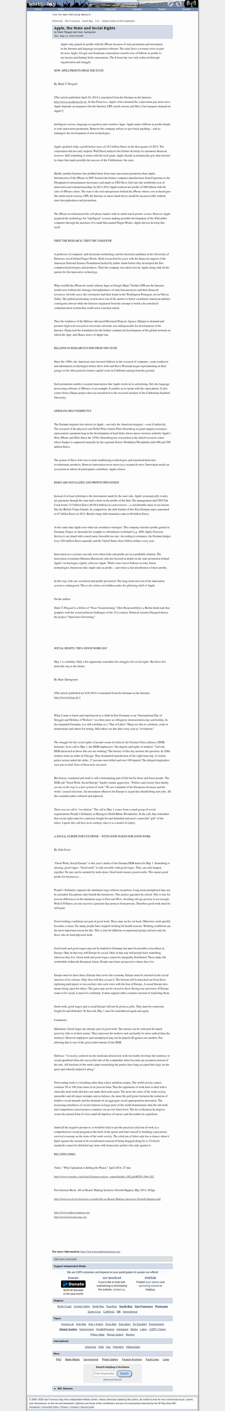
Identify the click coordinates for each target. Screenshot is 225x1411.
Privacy (64, 1407)
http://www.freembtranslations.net (100, 1251)
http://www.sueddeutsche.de (70, 102)
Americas (90, 1347)
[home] (57, 4)
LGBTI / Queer (157, 1329)
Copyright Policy (50, 1407)
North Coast (64, 1306)
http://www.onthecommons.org (72, 1212)
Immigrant (122, 1329)
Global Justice (68, 1329)
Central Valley (82, 1306)
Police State (97, 1334)
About (61, 9)
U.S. (97, 21)
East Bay (111, 1306)
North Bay (98, 1306)
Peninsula (57, 21)
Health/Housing (105, 1329)
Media (134, 1329)
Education (125, 1324)
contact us (119, 1289)
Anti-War (81, 1324)
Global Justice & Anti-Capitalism (118, 21)
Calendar (137, 9)
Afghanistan (133, 1347)
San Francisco (72, 21)
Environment (156, 1324)
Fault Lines (152, 1359)
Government (86, 1329)
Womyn (130, 1334)
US (119, 1311)
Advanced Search (112, 1379)
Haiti (101, 1347)
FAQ (58, 1359)
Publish (162, 9)
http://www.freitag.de (66, 697)
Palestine (118, 1347)
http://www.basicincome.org (70, 1217)
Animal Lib (67, 1324)
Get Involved (91, 1359)
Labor (143, 1329)
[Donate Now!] (73, 1284)
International (130, 1311)
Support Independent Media (70, 1266)
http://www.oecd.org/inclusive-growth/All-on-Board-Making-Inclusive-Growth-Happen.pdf (107, 1199)
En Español (140, 1324)
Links (166, 1359)
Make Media (72, 1359)
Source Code (87, 1407)
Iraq (108, 1347)
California (108, 1311)
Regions (58, 1300)
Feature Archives (132, 1359)
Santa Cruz (94, 1311)
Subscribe (110, 9)
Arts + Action (95, 1324)
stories (152, 1282)
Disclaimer (34, 1407)
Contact (84, 9)
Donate (186, 9)
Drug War (110, 1324)
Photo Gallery (110, 1359)
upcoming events (149, 1285)
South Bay (87, 21)
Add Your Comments (65, 1258)
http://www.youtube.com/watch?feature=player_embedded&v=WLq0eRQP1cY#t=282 (104, 1176)
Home (38, 9)
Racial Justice (115, 1334)
